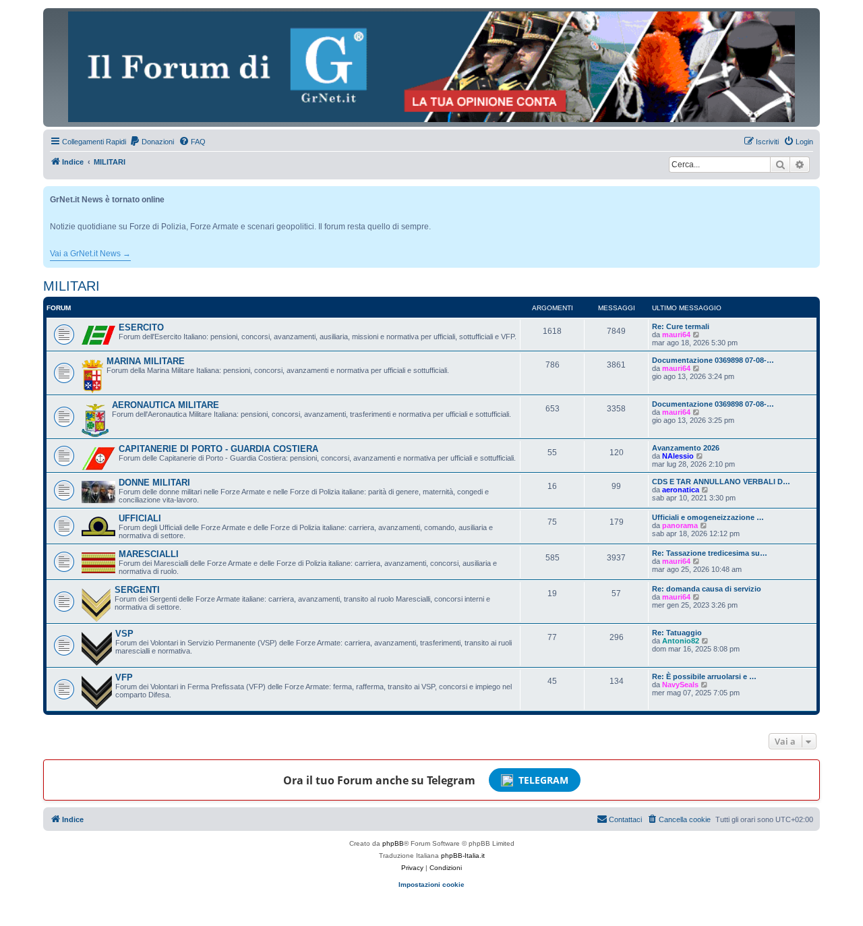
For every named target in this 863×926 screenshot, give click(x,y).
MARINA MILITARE (146, 361)
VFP (124, 677)
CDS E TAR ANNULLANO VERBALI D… (721, 482)
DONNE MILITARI (154, 483)
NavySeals (680, 685)
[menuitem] (151, 142)
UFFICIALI (140, 518)
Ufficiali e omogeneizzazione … (708, 517)
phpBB (393, 843)
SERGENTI (137, 590)
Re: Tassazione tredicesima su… (709, 553)
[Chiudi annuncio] (811, 194)
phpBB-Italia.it (463, 855)
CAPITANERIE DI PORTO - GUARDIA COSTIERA (218, 449)
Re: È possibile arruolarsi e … (704, 676)
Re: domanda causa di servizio (706, 589)
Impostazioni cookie (431, 884)
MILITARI (71, 286)
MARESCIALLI (149, 554)
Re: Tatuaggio (677, 633)
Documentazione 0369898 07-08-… (713, 360)
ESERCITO (141, 327)
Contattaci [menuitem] (625, 819)
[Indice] (431, 66)
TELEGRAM (543, 780)
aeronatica (680, 490)
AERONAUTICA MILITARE (165, 405)
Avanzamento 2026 (685, 448)
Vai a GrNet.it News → (90, 253)
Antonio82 (680, 641)
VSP (124, 634)
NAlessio (678, 456)
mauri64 (676, 334)
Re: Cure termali (680, 326)
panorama (680, 525)
